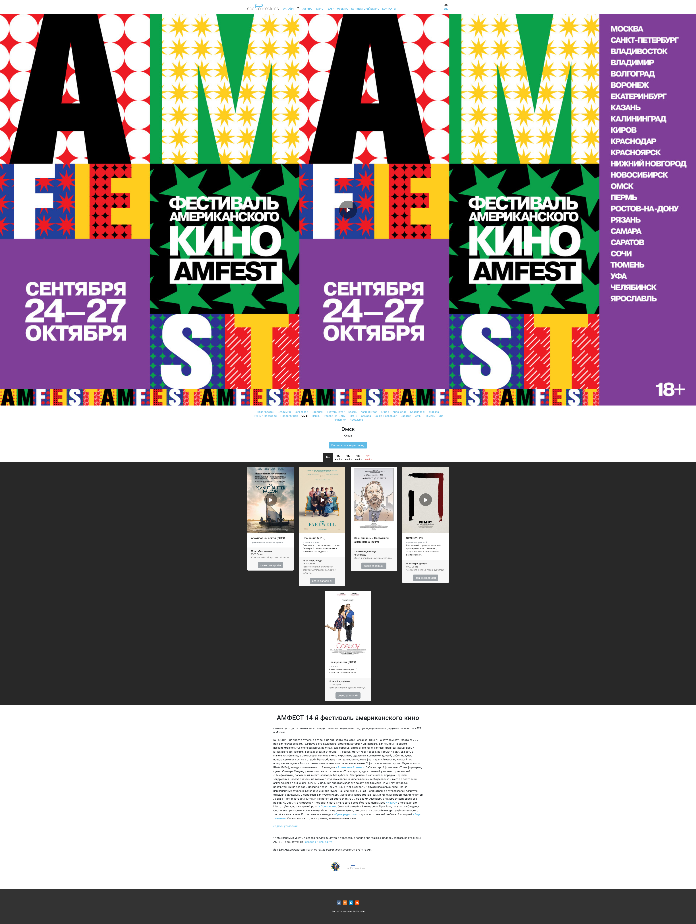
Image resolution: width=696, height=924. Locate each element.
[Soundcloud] (357, 903)
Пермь (316, 415)
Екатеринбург (336, 411)
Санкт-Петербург (385, 415)
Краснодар (400, 411)
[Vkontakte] (338, 903)
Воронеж (317, 411)
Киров (385, 411)
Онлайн (288, 8)
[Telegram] (351, 903)
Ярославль (357, 419)
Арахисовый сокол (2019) (268, 538)
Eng (446, 8)
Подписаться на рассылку (348, 445)
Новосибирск (289, 415)
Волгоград (301, 411)
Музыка (342, 8)
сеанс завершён (270, 565)
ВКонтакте (325, 841)
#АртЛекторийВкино (365, 8)
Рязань (353, 415)
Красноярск (417, 411)
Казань (352, 411)
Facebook (310, 841)
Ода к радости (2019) (342, 662)
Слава (348, 435)
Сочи (418, 415)
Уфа (441, 415)
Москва (434, 411)
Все (328, 457)
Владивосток (265, 411)
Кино (319, 8)
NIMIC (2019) (414, 538)
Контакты (389, 8)
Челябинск (339, 419)
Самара (366, 415)
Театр (330, 8)
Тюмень (430, 415)
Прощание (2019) (314, 538)
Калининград (369, 411)
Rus (446, 4)
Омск (304, 415)
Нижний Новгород (265, 415)
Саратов (406, 415)
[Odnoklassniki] (345, 903)
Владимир (284, 411)
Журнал (308, 8)
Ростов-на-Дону (334, 415)
